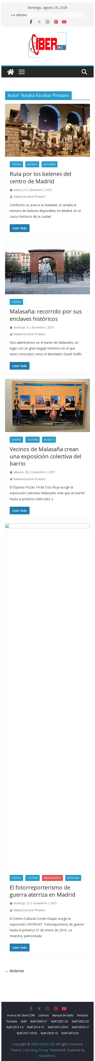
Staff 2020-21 (38, 1021)
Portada (11, 1021)
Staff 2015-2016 (58, 1027)
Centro (16, 164)
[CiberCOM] (10, 71)
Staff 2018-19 (49, 1033)
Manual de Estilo (63, 1015)
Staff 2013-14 (14, 1027)
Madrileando (52, 878)
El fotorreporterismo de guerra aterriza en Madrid (42, 890)
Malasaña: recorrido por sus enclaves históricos (46, 314)
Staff (24, 1021)
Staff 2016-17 (80, 1027)
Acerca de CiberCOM (21, 1015)
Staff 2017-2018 (27, 1033)
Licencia (43, 1015)
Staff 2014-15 (35, 1027)
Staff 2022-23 (80, 1021)
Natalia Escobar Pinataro (29, 197)
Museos (32, 164)
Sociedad (49, 164)
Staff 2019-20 (69, 1033)
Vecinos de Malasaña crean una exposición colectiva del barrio (45, 456)
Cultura (32, 439)
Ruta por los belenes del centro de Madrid (40, 177)
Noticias (82, 1015)
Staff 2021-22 (59, 1021)
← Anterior (14, 970)
